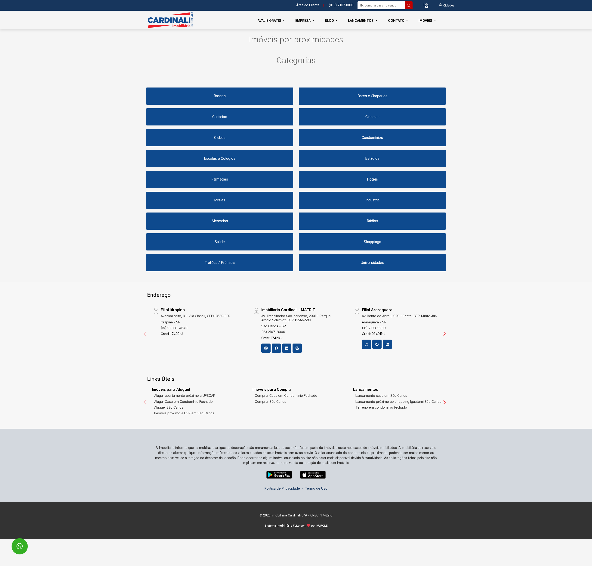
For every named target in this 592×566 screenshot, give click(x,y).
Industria (372, 200)
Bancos (220, 96)
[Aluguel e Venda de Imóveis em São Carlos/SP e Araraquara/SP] (169, 20)
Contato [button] (396, 20)
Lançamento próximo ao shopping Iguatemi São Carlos (398, 401)
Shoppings (372, 242)
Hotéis (372, 179)
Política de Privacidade (282, 488)
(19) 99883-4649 (174, 328)
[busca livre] (409, 5)
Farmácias (219, 179)
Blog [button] (330, 20)
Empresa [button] (303, 20)
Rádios (372, 221)
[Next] (444, 334)
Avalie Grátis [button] (270, 20)
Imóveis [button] (426, 20)
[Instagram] (266, 348)
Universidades (372, 262)
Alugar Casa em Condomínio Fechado (183, 401)
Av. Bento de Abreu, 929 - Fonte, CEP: (399, 316)
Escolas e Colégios (219, 158)
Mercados (220, 221)
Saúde (220, 242)
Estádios (372, 158)
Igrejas (219, 200)
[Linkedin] (286, 348)
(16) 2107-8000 (273, 332)
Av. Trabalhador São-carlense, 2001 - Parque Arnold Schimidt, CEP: (296, 318)
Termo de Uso (316, 488)
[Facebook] (276, 348)
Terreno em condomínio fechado (381, 407)
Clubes (219, 137)
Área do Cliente (307, 5)
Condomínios (372, 137)
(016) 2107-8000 (341, 5)
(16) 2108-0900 (374, 328)
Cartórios (219, 117)
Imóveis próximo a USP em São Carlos (184, 413)
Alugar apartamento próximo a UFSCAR (184, 395)
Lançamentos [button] (361, 20)
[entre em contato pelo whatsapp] (15, 543)
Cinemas (372, 117)
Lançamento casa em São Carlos (381, 395)
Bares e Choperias (372, 96)
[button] (426, 5)
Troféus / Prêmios (220, 262)
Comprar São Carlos (270, 401)
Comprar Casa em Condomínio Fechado (286, 395)
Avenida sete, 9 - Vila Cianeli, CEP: (195, 316)
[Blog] (297, 348)
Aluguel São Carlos (168, 407)
